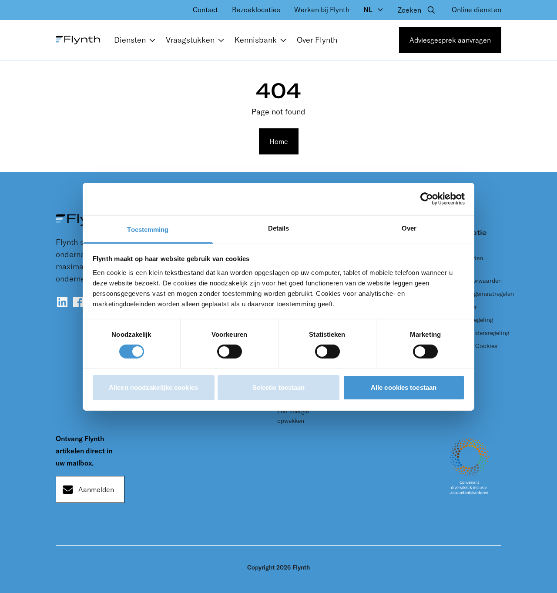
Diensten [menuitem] (130, 40)
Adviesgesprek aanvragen (450, 40)
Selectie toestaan (278, 387)
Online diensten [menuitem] (476, 9)
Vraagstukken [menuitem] (190, 40)
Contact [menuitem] (205, 9)
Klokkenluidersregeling (478, 333)
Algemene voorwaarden (465, 253)
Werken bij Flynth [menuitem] (321, 9)
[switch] (229, 351)
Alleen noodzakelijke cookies (153, 387)
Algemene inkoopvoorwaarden (474, 276)
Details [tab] (278, 227)
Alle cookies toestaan (403, 387)
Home (278, 141)
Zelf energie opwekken (293, 416)
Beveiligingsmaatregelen (480, 294)
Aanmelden (96, 489)
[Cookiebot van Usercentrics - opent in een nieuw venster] (427, 198)
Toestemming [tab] (147, 229)
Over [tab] (409, 227)
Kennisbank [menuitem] (256, 40)
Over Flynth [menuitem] (317, 40)
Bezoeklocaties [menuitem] (256, 9)
